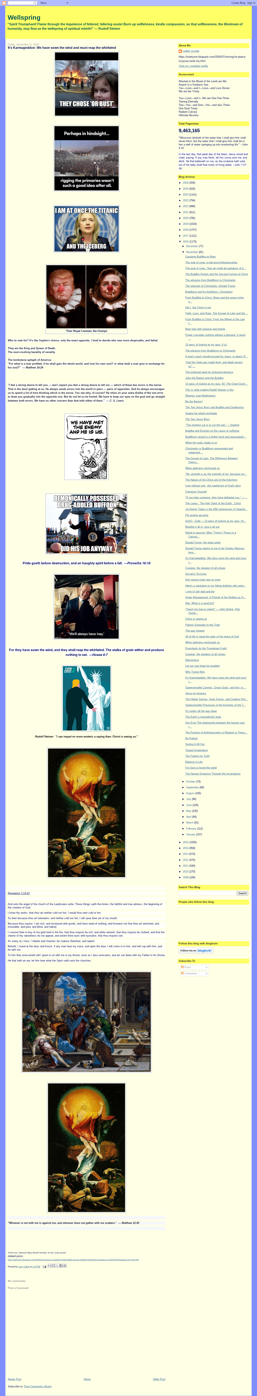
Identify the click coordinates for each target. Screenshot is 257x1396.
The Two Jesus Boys (197, 419)
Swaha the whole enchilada (201, 413)
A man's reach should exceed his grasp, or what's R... (216, 356)
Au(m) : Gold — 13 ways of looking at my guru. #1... (215, 521)
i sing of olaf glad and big (199, 591)
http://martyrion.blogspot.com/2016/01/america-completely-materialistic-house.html (46, 1260)
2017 (186, 235)
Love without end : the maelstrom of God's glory (213, 485)
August (190, 793)
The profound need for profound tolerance (209, 372)
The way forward (194, 630)
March (190, 822)
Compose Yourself (196, 491)
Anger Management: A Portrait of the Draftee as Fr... (215, 597)
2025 (186, 188)
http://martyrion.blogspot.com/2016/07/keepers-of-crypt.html (111, 1260)
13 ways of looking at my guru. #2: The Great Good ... (216, 383)
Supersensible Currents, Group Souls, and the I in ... (215, 687)
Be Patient (191, 738)
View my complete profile (193, 65)
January (191, 834)
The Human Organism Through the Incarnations (213, 773)
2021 (186, 212)
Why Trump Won (195, 671)
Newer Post (14, 1379)
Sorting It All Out (195, 744)
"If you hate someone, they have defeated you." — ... (216, 497)
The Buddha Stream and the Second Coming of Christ (216, 274)
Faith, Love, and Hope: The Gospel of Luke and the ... (216, 313)
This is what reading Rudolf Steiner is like (209, 389)
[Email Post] (44, 1266)
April (189, 816)
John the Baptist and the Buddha (204, 377)
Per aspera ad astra (196, 515)
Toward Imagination (196, 750)
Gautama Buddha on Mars (200, 256)
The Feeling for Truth (197, 756)
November (192, 252)
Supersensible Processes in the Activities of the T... (215, 705)
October (191, 781)
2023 (186, 200)
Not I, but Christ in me (198, 307)
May (189, 810)
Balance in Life (194, 761)
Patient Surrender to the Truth (202, 624)
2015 (186, 842)
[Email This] (50, 1266)
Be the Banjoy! (194, 401)
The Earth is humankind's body (203, 716)
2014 (186, 848)
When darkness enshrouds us (202, 468)
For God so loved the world (201, 767)
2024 (186, 194)
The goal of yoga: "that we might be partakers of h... (215, 268)
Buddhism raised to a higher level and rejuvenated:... (216, 436)
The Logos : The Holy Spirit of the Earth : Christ (213, 503)
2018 (186, 229)
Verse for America (195, 693)
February (191, 828)
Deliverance (192, 660)
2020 (186, 218)
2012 (186, 859)
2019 (186, 223)
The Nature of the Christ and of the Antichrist (211, 479)
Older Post (159, 1379)
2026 (186, 182)
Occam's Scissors (196, 573)
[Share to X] (57, 1266)
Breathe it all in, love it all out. (202, 526)
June (189, 805)
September (193, 787)
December (192, 246)
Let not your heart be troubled (202, 665)
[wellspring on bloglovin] (196, 952)
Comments (190, 973)
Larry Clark (191, 51)
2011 (186, 865)
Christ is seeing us (196, 618)
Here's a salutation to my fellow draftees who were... (215, 585)
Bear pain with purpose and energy (205, 328)
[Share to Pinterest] (65, 1266)
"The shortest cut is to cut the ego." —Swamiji (212, 424)
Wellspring (24, 17)
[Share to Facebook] (61, 1266)
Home (87, 1379)
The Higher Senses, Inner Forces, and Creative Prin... (216, 699)
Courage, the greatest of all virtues (205, 568)
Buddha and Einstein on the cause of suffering (212, 430)
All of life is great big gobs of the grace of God (212, 636)
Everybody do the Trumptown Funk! (206, 648)
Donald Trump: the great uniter (203, 542)
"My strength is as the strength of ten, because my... (216, 474)
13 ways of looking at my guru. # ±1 (206, 344)
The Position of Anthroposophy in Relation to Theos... (216, 732)
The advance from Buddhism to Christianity (210, 280)
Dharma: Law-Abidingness (200, 395)
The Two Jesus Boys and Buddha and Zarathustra (214, 407)
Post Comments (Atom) (38, 1386)
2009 (186, 877)
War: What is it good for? (199, 603)
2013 (186, 853)
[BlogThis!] (53, 1266)
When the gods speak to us (201, 442)
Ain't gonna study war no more (202, 579)
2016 (186, 241)
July (189, 799)
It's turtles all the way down (201, 711)
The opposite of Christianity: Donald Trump (210, 285)
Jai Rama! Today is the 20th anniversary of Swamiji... (216, 509)
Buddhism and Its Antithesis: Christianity (209, 291)
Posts (187, 967)
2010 (186, 871)
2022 (186, 206)
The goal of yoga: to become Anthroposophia (211, 262)
